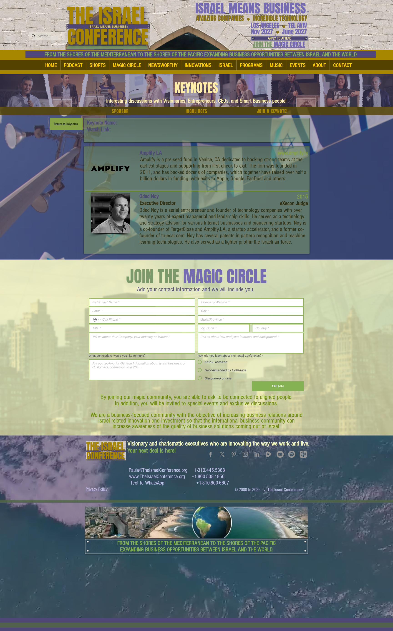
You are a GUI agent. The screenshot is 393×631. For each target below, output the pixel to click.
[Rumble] (268, 454)
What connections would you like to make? (118, 355)
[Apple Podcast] (303, 454)
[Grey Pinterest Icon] (233, 454)
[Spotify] (291, 454)
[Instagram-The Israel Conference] (245, 454)
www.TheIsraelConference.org (157, 476)
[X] (222, 454)
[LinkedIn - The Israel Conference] (256, 454)
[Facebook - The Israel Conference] (210, 454)
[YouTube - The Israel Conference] (280, 454)
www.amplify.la (293, 153)
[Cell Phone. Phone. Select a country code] (96, 319)
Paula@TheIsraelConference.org (158, 470)
